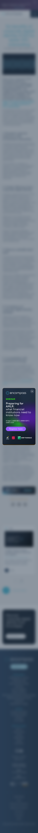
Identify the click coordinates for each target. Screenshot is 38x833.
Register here (16, 429)
